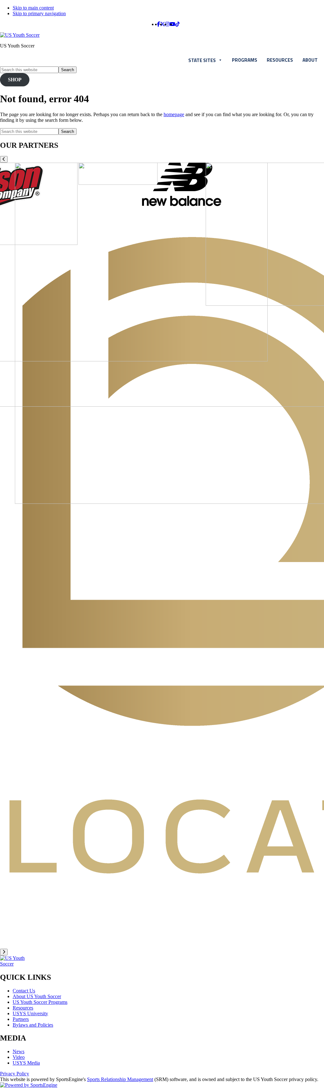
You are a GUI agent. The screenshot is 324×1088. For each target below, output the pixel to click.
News (18, 1051)
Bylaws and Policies (33, 1025)
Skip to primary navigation (39, 13)
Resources (280, 60)
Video (19, 1057)
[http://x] (162, 24)
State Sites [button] (202, 60)
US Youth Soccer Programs (40, 1002)
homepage (174, 114)
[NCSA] (118, 183)
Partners (21, 1019)
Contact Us (24, 990)
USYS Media (26, 1063)
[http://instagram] (167, 24)
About (310, 60)
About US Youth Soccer (37, 996)
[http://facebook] (158, 24)
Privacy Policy (14, 1073)
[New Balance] (181, 204)
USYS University (30, 1013)
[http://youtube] (172, 24)
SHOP (15, 79)
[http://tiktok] (177, 24)
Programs (244, 60)
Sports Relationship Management (120, 1079)
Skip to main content (33, 7)
